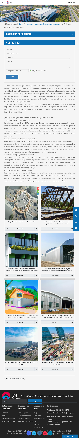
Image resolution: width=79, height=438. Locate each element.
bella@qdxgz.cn (68, 413)
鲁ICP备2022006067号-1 (15, 433)
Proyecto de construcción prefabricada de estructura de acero (21, 363)
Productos (37, 416)
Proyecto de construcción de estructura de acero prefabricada (57, 363)
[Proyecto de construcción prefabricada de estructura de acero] (21, 343)
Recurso (36, 424)
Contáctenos (38, 427)
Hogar (36, 413)
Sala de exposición (8, 419)
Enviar (12, 76)
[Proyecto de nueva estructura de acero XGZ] (21, 203)
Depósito (5, 413)
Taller (4, 416)
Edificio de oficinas (24, 416)
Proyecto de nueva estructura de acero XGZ (21, 222)
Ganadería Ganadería (25, 421)
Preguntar (20, 229)
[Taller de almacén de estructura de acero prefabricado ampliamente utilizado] (57, 203)
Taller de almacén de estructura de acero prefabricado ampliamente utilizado (57, 223)
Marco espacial (23, 413)
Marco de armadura (9, 421)
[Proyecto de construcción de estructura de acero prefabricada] (57, 343)
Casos (36, 421)
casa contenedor (24, 419)
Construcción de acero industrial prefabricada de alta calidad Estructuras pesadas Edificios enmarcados (57, 316)
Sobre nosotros (39, 419)
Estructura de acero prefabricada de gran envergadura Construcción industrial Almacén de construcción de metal (57, 270)
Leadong (69, 433)
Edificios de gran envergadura (15, 378)
